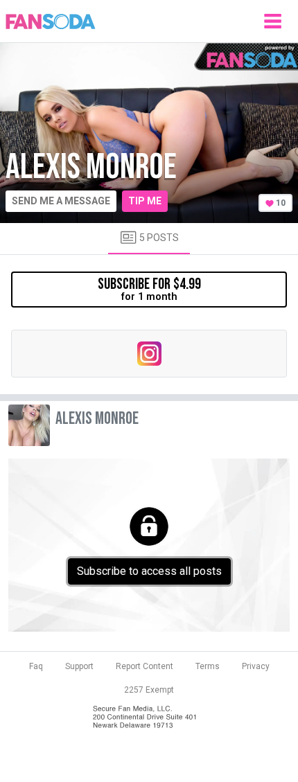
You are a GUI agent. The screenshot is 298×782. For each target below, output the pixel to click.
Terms (207, 666)
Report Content (144, 666)
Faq (36, 666)
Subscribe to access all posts (149, 571)
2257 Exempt (149, 690)
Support (79, 666)
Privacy (256, 666)
